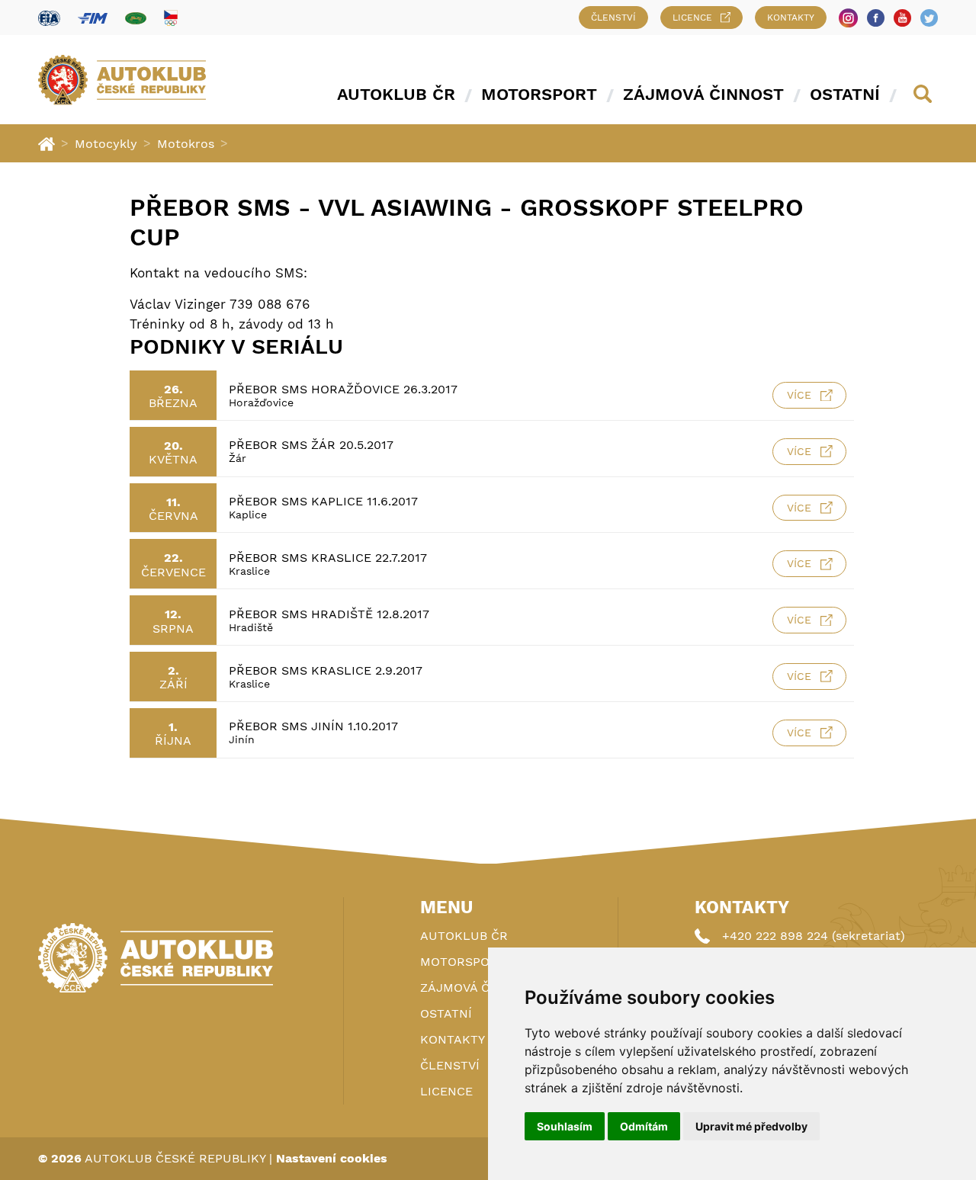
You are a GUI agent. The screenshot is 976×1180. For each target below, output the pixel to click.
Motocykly (106, 143)
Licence (692, 17)
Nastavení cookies (331, 1158)
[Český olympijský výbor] (171, 17)
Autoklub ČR (396, 94)
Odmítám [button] (644, 1126)
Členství (613, 17)
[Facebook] (875, 18)
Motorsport (539, 94)
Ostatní (845, 94)
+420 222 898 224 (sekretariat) (813, 935)
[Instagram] (848, 17)
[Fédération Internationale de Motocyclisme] (93, 18)
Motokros (185, 143)
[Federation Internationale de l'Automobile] (49, 18)
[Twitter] (929, 18)
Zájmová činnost (703, 94)
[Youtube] (902, 18)
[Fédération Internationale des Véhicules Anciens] (135, 18)
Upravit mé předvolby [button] (751, 1126)
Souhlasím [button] (564, 1126)
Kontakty (790, 17)
